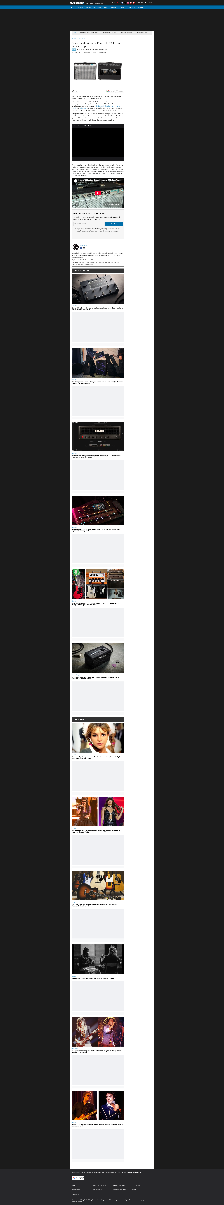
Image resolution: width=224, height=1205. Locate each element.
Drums (106, 7)
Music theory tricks (126, 33)
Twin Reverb (84, 108)
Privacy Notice (81, 230)
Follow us (111, 91)
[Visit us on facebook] (122, 3)
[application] (98, 142)
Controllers (97, 7)
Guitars (88, 7)
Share (76, 91)
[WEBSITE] (84, 248)
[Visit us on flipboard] (134, 3)
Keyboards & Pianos (117, 7)
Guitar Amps (131, 7)
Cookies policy (76, 1189)
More (140, 7)
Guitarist (88, 49)
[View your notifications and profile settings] (145, 2)
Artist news (79, 7)
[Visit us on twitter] (125, 3)
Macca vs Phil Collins (109, 33)
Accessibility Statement (119, 1189)
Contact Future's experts (99, 1185)
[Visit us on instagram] (128, 3)
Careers (134, 1189)
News (74, 50)
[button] (151, 3)
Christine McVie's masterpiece (89, 33)
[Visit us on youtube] (131, 3)
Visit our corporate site (134, 1172)
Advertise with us (97, 1189)
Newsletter (121, 91)
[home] (72, 7)
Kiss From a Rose (142, 33)
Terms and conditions (118, 1185)
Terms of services (96, 228)
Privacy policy (136, 1185)
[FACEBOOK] (81, 248)
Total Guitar (82, 49)
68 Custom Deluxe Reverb (104, 106)
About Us (74, 1185)
